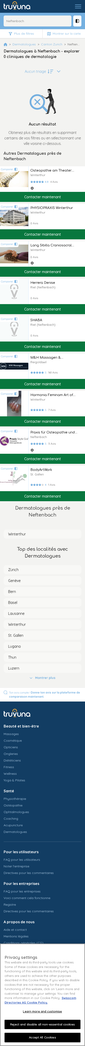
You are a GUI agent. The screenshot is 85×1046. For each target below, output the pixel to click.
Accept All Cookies (42, 1037)
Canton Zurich (51, 44)
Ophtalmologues (16, 812)
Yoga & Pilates (14, 780)
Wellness (10, 774)
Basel (12, 602)
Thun (12, 657)
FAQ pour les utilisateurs (22, 860)
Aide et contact (15, 930)
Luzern (13, 668)
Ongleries (11, 754)
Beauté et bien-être (21, 726)
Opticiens (11, 747)
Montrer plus (45, 678)
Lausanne (16, 613)
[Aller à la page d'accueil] (20, 6)
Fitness (9, 767)
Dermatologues (24, 44)
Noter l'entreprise (16, 866)
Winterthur (17, 534)
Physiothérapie (15, 799)
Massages (11, 734)
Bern (12, 591)
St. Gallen (15, 635)
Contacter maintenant (42, 197)
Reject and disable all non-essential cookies (42, 1024)
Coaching (11, 818)
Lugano (14, 646)
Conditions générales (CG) (24, 943)
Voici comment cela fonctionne (27, 898)
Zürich (13, 569)
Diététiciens (12, 760)
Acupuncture (13, 825)
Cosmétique (13, 740)
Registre (10, 905)
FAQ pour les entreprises (22, 891)
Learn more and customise (42, 1011)
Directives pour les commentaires (29, 873)
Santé (9, 791)
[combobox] (37, 21)
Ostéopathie (13, 805)
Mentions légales (16, 936)
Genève (14, 580)
